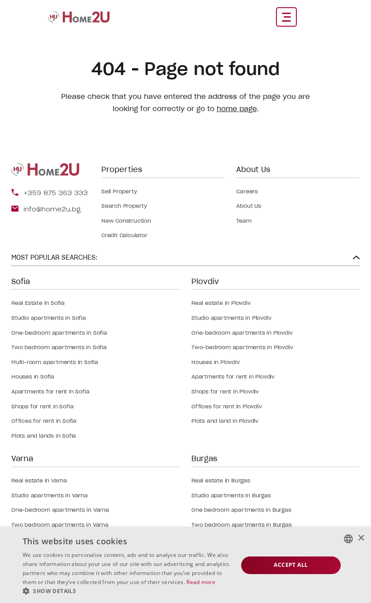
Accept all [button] (291, 565)
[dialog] (185, 565)
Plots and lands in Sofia (43, 435)
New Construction (126, 220)
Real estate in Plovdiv (221, 302)
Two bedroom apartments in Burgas (241, 524)
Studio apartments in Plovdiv (231, 317)
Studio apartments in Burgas (231, 495)
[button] (127, 591)
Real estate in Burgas (220, 480)
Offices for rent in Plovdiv (226, 406)
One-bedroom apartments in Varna (60, 509)
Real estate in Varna (39, 480)
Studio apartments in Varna (49, 495)
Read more (200, 582)
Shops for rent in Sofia (42, 406)
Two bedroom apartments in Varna (60, 524)
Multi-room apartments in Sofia (54, 362)
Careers (247, 191)
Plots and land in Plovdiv (224, 420)
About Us (248, 205)
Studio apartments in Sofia (48, 317)
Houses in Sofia (32, 376)
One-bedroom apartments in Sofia (59, 332)
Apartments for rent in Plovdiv (233, 376)
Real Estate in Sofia (38, 302)
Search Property (124, 205)
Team (243, 220)
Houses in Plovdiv (215, 362)
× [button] (360, 538)
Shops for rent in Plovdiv (225, 391)
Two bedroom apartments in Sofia (59, 347)
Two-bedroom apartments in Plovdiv (242, 347)
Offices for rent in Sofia (43, 420)
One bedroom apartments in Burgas (241, 509)
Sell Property (119, 191)
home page (237, 108)
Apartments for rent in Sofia (50, 391)
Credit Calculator (124, 235)
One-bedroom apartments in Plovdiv (241, 332)
